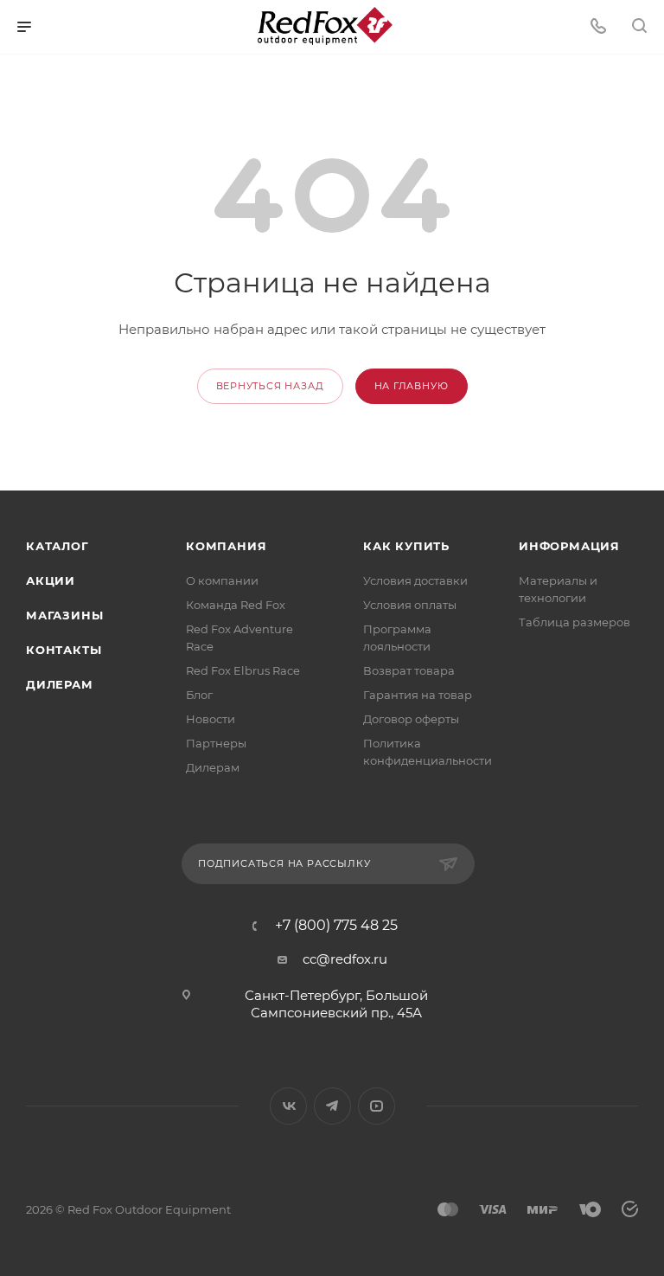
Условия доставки (415, 580)
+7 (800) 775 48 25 (336, 926)
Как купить (406, 546)
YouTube (376, 1106)
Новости (210, 719)
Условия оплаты (409, 605)
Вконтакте (288, 1106)
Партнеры (216, 743)
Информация (569, 546)
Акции (50, 580)
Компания (226, 546)
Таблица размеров (574, 622)
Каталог (57, 546)
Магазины (64, 615)
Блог (199, 695)
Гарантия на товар (417, 695)
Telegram (332, 1106)
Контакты (63, 650)
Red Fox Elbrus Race (243, 670)
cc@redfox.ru (345, 959)
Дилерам (59, 684)
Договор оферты (411, 719)
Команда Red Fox (235, 605)
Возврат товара (409, 670)
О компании (222, 580)
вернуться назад (270, 386)
